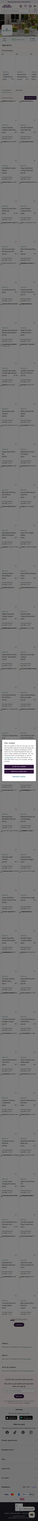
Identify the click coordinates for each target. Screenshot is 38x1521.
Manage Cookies (19, 776)
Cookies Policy (9, 757)
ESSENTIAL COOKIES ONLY (19, 771)
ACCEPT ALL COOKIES (19, 766)
